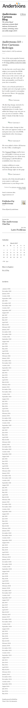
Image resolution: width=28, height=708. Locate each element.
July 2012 (4, 459)
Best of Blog (5, 270)
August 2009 (5, 542)
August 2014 (5, 399)
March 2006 (5, 641)
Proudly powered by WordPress (9, 699)
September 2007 (7, 598)
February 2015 (6, 384)
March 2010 (5, 526)
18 (24, 252)
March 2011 (5, 497)
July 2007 (5, 602)
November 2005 (7, 650)
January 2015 (6, 387)
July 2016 (4, 344)
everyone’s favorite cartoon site (14, 60)
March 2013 (5, 439)
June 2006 (5, 633)
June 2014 (5, 404)
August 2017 (5, 312)
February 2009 (6, 557)
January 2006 (6, 645)
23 (17, 255)
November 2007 (7, 593)
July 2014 (4, 401)
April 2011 (5, 495)
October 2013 (6, 423)
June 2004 (5, 691)
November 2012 (6, 449)
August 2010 (5, 514)
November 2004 (7, 679)
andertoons (19, 51)
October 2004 (6, 681)
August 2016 (5, 341)
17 (20, 252)
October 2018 (6, 296)
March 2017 (5, 324)
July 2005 (5, 660)
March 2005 (5, 669)
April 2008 (5, 581)
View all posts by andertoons (10, 209)
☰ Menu (23, 14)
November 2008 (7, 564)
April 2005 (5, 667)
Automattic (14, 701)
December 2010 (6, 504)
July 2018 (4, 301)
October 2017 (6, 308)
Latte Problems (18, 229)
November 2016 (6, 334)
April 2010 (5, 523)
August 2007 (5, 600)
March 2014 (5, 411)
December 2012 (6, 447)
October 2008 (6, 566)
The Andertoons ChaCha (10, 222)
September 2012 (6, 454)
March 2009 (5, 554)
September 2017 (6, 310)
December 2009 (6, 533)
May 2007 (5, 607)
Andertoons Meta (11, 192)
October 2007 (6, 595)
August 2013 (5, 427)
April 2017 (5, 322)
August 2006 (5, 629)
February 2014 (6, 413)
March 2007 (5, 612)
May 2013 (5, 435)
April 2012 (5, 466)
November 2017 (6, 305)
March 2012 (5, 468)
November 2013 (6, 420)
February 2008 (6, 586)
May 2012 (5, 463)
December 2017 (6, 303)
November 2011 (6, 478)
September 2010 (6, 511)
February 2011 (6, 499)
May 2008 (5, 578)
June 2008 (5, 576)
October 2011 (6, 480)
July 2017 (4, 315)
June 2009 (5, 547)
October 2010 (6, 509)
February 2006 (6, 643)
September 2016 (6, 339)
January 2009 (6, 559)
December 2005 (6, 648)
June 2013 (5, 432)
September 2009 (7, 540)
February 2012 (6, 471)
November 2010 (6, 507)
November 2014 (6, 392)
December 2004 (6, 677)
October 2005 (6, 653)
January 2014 (6, 415)
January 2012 (6, 473)
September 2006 (7, 626)
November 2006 (7, 621)
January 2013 (6, 444)
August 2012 (5, 456)
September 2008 (7, 569)
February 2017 (6, 327)
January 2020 (6, 289)
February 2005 (6, 672)
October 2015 (6, 365)
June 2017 (5, 317)
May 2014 (5, 406)
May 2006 (5, 636)
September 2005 (7, 655)
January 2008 (6, 588)
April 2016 (5, 351)
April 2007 (5, 609)
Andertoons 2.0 (10, 194)
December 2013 (6, 418)
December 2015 (6, 360)
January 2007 (6, 617)
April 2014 (5, 408)
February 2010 (6, 528)
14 (10, 252)
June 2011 (4, 490)
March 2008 (5, 583)
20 (7, 255)
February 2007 (6, 614)
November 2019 (6, 291)
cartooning (18, 187)
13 (7, 252)
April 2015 (5, 380)
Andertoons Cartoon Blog (9, 17)
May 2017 (4, 320)
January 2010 (6, 530)
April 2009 (5, 552)
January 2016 (6, 358)
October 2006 (6, 624)
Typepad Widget (10, 152)
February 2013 (6, 442)
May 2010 (5, 521)
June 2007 (5, 605)
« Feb (3, 261)
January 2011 (5, 502)
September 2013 (6, 425)
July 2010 (4, 516)
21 (10, 255)
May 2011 (4, 492)
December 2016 (6, 332)
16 (17, 252)
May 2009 (5, 550)
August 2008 (5, 571)
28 (10, 257)
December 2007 (6, 590)
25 (24, 255)
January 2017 (5, 329)
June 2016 (5, 346)
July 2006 (5, 631)
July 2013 (4, 430)
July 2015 (4, 372)
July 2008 (5, 574)
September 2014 (6, 396)
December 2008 (6, 562)
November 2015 (6, 363)
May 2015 (5, 377)
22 (14, 255)
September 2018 (6, 298)
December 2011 (6, 475)
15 (14, 252)
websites (24, 188)
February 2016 (6, 356)
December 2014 (6, 389)
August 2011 (5, 485)
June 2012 (5, 461)
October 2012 (6, 451)
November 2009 (7, 535)
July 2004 (5, 688)
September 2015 (6, 368)
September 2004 (7, 684)
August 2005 (5, 657)
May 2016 (5, 348)
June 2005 (5, 662)
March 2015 (5, 382)
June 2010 (5, 518)
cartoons (20, 188)
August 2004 (5, 686)
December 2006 (6, 619)
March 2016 (5, 353)
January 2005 (6, 674)
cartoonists (23, 187)
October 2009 (6, 538)
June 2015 (5, 375)
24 (21, 255)
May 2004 (5, 693)
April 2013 (5, 437)
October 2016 (6, 337)
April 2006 (5, 638)
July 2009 (5, 545)
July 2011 (4, 487)
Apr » (7, 261)
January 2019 (6, 293)
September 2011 (6, 483)
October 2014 (6, 394)
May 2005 (5, 665)
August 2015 (5, 370)
